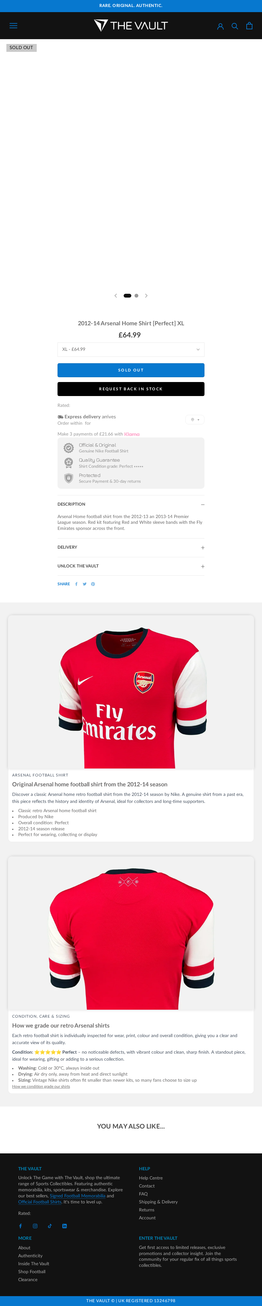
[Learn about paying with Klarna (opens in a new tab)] (132, 434)
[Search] (235, 25)
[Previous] (115, 295)
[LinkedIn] (64, 1226)
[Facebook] (76, 584)
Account (147, 1218)
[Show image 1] (127, 296)
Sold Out (131, 370)
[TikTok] (50, 1226)
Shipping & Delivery (158, 1202)
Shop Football (31, 1272)
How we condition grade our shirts (41, 1086)
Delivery (67, 547)
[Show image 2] (136, 296)
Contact (147, 1186)
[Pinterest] (93, 584)
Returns (146, 1210)
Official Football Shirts (39, 1202)
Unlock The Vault (78, 566)
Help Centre (151, 1178)
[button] (194, 419)
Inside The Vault (33, 1264)
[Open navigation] (13, 25)
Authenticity (30, 1256)
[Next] (146, 295)
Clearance (27, 1280)
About (24, 1248)
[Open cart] (249, 25)
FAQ (143, 1194)
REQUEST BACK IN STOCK (131, 389)
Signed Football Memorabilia (77, 1196)
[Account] (220, 26)
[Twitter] (85, 584)
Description (71, 504)
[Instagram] (35, 1226)
